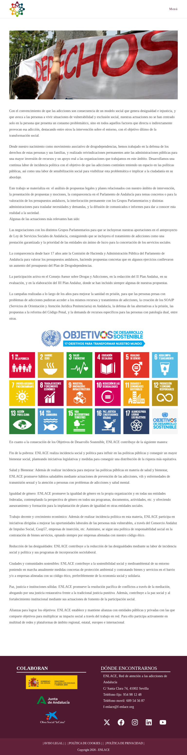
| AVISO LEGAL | (53, 743)
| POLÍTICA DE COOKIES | (85, 743)
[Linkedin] (149, 722)
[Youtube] (163, 722)
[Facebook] (121, 722)
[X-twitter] (107, 722)
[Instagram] (135, 722)
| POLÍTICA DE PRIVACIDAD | (124, 743)
